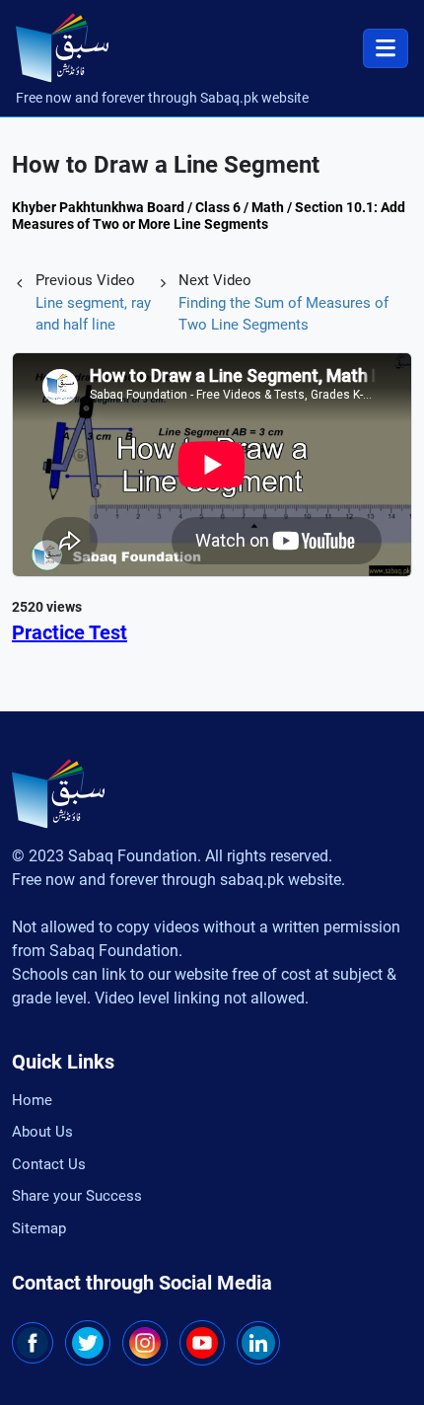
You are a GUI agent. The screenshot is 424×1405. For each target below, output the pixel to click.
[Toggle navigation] (385, 48)
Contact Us (49, 1164)
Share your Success (77, 1196)
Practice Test (69, 632)
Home (32, 1100)
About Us (42, 1132)
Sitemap (39, 1228)
